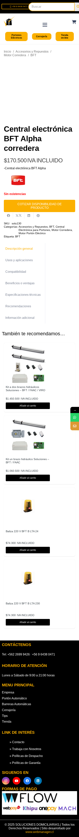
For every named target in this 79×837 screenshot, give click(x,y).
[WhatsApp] (74, 417)
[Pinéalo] (38, 215)
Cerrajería (9, 710)
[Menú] (45, 21)
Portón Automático (14, 698)
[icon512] (9, 21)
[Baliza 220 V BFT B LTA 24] (28, 491)
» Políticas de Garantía (25, 762)
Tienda (6, 721)
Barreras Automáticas (16, 704)
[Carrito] (74, 22)
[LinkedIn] (38, 781)
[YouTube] (16, 781)
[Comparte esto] (8, 215)
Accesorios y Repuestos (32, 51)
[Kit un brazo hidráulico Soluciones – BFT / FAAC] (28, 419)
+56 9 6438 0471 (43, 654)
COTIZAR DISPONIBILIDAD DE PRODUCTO (39, 205)
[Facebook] (27, 781)
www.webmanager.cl (40, 832)
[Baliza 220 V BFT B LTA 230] (28, 564)
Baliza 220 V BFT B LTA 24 (22, 531)
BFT (33, 55)
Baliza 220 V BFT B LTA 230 (23, 603)
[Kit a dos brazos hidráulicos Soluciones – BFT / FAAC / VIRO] (28, 347)
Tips (5, 715)
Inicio (7, 51)
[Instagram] (6, 781)
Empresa (8, 692)
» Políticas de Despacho (26, 756)
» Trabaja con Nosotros (25, 749)
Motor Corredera (15, 55)
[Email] (74, 426)
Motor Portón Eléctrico (32, 233)
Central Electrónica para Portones (41, 228)
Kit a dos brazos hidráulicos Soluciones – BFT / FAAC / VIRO (25, 388)
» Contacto (17, 742)
